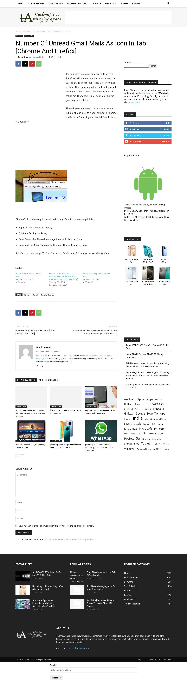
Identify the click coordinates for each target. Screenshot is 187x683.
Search (127, 62)
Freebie (147, 409)
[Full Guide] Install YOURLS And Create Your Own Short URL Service (101, 603)
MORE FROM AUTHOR (49, 380)
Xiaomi (157, 448)
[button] (168, 3)
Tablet (145, 443)
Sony (136, 443)
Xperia (166, 449)
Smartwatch (157, 439)
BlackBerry (128, 404)
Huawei (127, 419)
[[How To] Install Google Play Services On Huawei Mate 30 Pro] (66, 431)
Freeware (158, 408)
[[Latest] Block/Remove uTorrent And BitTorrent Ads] (66, 397)
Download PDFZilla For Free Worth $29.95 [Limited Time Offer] (35, 332)
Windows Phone (144, 449)
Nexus (133, 434)
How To (152, 413)
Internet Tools (160, 419)
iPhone (128, 424)
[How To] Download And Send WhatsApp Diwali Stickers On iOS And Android (99, 447)
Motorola (159, 428)
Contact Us (167, 659)
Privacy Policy (154, 659)
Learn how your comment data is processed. (74, 539)
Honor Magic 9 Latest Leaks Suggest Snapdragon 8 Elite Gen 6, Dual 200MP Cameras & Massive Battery (148, 375)
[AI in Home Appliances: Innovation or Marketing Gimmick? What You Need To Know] (31, 397)
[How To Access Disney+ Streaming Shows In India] (31, 431)
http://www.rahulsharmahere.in (47, 351)
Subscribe (164, 141)
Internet (26, 31)
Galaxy (128, 413)
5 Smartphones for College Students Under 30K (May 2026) (148, 386)
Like (167, 123)
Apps (150, 399)
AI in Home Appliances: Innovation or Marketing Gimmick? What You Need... (44, 603)
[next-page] (22, 456)
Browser (138, 404)
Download (128, 409)
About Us (142, 659)
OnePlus (152, 433)
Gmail (35, 295)
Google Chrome (47, 295)
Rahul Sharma (24, 57)
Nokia (142, 433)
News (21, 3)
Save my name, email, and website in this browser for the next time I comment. (56, 525)
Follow (166, 129)
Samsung (143, 438)
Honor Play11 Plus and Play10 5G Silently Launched (144, 356)
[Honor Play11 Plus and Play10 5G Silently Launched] (22, 590)
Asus (158, 399)
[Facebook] (18, 64)
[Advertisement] (118, 17)
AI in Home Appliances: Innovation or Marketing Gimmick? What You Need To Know (31, 413)
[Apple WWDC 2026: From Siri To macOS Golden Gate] (22, 576)
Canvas (147, 404)
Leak (137, 423)
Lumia (160, 423)
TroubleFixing (104, 355)
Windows (110, 3)
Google (140, 413)
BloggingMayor (42, 358)
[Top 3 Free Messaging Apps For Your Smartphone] (77, 590)
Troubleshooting (77, 3)
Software (128, 443)
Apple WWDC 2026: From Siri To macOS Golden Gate (147, 346)
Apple (141, 399)
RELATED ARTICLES (26, 380)
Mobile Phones (36, 3)
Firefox (27, 295)
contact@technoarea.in (78, 648)
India (138, 418)
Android (129, 399)
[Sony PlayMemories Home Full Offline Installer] (77, 577)
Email (53, 665)
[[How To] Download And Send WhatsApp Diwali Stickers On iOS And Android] (101, 431)
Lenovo (146, 424)
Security (96, 3)
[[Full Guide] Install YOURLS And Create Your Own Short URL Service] (77, 604)
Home (18, 31)
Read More (134, 102)
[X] (25, 64)
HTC (162, 413)
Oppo (160, 433)
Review (136, 3)
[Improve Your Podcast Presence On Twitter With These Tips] (101, 397)
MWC (126, 433)
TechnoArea (93, 355)
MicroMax (130, 428)
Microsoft (145, 428)
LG (153, 424)
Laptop (124, 3)
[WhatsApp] (38, 64)
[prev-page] (17, 456)
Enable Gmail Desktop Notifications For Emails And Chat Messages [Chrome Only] (63, 276)
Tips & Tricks (55, 3)
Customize (158, 403)
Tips (154, 443)
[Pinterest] (32, 64)
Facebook (138, 409)
